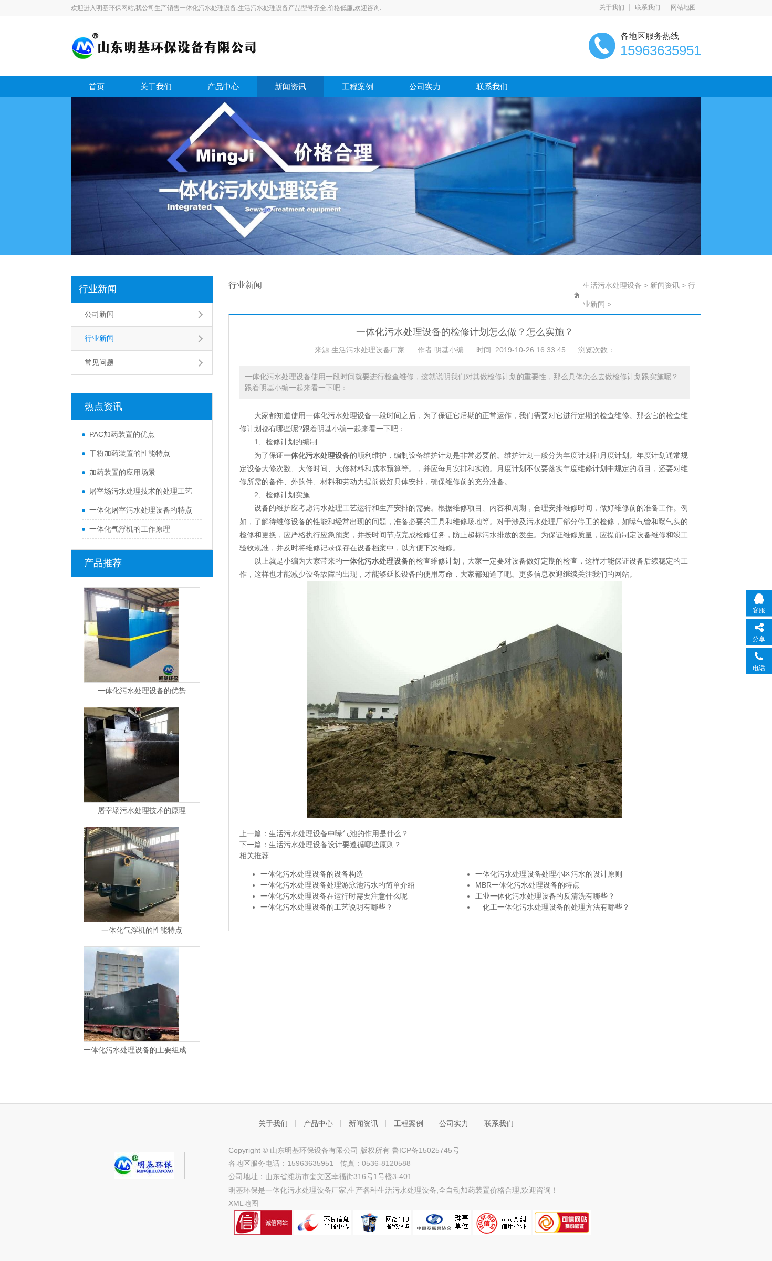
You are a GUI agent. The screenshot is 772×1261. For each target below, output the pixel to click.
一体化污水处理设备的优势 (142, 690)
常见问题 (99, 362)
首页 (97, 86)
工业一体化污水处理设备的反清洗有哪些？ (545, 896)
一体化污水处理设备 (375, 561)
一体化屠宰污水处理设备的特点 (140, 510)
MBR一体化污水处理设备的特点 (527, 885)
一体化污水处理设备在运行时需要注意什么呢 (334, 896)
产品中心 (223, 86)
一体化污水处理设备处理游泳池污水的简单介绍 (337, 885)
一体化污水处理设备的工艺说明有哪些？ (326, 907)
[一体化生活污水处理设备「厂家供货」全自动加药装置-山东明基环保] (164, 45)
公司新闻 (99, 314)
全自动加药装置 (464, 1190)
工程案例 (357, 86)
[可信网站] (562, 1221)
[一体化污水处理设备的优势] (142, 635)
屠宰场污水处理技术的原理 (142, 810)
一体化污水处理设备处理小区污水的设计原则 (548, 874)
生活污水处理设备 (612, 285)
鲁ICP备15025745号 (426, 1150)
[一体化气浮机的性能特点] (142, 874)
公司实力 (425, 86)
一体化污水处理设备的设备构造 (311, 874)
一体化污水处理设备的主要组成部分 (142, 1050)
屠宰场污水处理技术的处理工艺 (140, 491)
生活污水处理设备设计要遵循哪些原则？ (335, 844)
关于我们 (611, 7)
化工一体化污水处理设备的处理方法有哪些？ (552, 907)
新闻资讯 (290, 86)
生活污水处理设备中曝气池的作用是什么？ (339, 833)
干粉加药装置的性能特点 (129, 453)
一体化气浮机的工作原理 (129, 529)
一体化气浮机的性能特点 (141, 930)
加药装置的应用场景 (122, 472)
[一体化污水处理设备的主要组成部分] (142, 994)
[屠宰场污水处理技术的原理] (142, 755)
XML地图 (243, 1203)
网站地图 (683, 7)
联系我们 (647, 7)
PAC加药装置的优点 (122, 434)
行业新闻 (98, 289)
